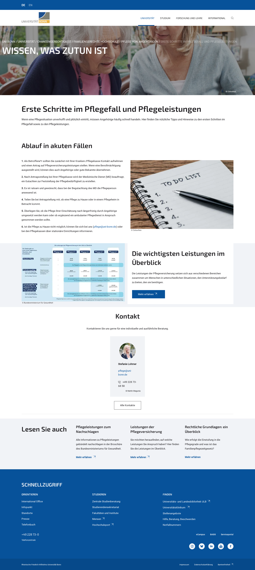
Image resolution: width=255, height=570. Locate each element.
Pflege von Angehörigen (139, 41)
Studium (165, 18)
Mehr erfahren (84, 457)
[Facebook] (230, 546)
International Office (32, 501)
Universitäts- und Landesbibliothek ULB (184, 501)
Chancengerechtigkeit (54, 41)
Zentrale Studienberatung (106, 501)
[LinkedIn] (211, 546)
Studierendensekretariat (105, 507)
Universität (147, 18)
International (216, 18)
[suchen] (231, 20)
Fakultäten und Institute (105, 513)
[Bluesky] (202, 546)
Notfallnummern (172, 524)
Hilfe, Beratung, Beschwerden (179, 519)
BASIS (213, 534)
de (23, 5)
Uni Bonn (8, 41)
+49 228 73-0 (30, 534)
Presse (25, 518)
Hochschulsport (101, 524)
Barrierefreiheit (224, 565)
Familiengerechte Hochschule (96, 41)
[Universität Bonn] (36, 17)
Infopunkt (27, 507)
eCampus (200, 534)
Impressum (184, 565)
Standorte (27, 513)
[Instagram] (192, 546)
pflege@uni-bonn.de (105, 226)
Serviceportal (227, 534)
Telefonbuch (28, 524)
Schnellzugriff (42, 485)
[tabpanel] (127, 60)
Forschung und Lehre (189, 18)
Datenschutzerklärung (203, 565)
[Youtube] (221, 546)
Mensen (96, 518)
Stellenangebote (172, 513)
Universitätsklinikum (174, 507)
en (30, 5)
